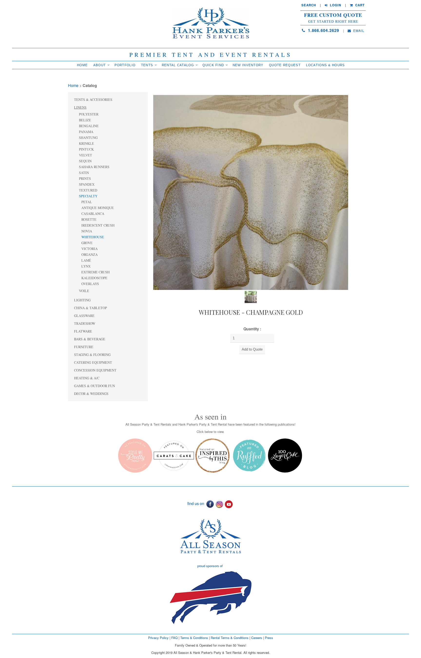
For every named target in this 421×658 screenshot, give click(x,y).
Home (82, 65)
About (99, 65)
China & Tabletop (90, 307)
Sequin (85, 161)
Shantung (88, 137)
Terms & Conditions (194, 637)
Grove (87, 242)
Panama (86, 131)
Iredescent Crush (98, 225)
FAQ (174, 637)
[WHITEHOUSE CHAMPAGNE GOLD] (250, 192)
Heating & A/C (86, 378)
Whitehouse (92, 237)
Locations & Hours (325, 65)
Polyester (88, 114)
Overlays (90, 283)
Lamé (86, 260)
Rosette (88, 219)
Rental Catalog (178, 65)
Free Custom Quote (333, 15)
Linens (80, 107)
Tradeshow (84, 323)
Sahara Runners (94, 166)
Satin (84, 172)
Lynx (86, 266)
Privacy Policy (158, 637)
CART (359, 5)
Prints (85, 178)
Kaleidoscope (94, 278)
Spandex (87, 184)
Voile (84, 290)
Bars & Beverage (89, 339)
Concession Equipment (95, 370)
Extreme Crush (95, 272)
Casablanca (92, 213)
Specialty (88, 196)
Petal (86, 202)
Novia (86, 231)
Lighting (82, 300)
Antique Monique (97, 207)
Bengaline (89, 126)
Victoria (89, 248)
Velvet (85, 155)
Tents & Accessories (93, 99)
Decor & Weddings (91, 393)
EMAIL (358, 31)
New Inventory (248, 65)
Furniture (83, 346)
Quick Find (213, 65)
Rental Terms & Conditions (230, 637)
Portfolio (125, 65)
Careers (257, 637)
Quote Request (285, 65)
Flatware (83, 331)
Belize (85, 120)
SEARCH (308, 5)
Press (269, 637)
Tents (147, 65)
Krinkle (86, 143)
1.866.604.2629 (322, 30)
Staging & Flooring (92, 354)
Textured (88, 190)
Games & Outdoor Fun (94, 385)
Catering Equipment (93, 362)
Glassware (84, 315)
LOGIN (335, 5)
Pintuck (86, 149)
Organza (89, 254)
